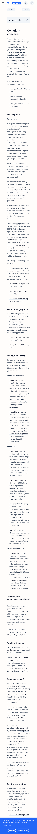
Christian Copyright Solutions (18, 635)
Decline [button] (12, 830)
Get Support (16, 3)
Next (24, 9)
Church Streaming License (19, 284)
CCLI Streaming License (18, 291)
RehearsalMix (14, 451)
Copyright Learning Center (19, 815)
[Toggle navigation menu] (3, 3)
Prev (12, 9)
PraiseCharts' (21, 741)
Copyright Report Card (15, 611)
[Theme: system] (32, 3)
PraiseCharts (14, 412)
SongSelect (24, 731)
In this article (15, 20)
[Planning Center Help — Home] (6, 3)
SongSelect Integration (18, 580)
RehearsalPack (14, 380)
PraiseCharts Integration (18, 434)
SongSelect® (14, 553)
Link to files (13, 530)
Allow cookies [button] (23, 830)
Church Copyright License (19, 345)
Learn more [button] (7, 825)
